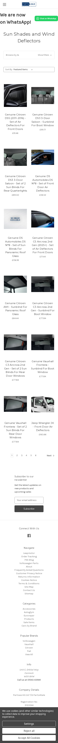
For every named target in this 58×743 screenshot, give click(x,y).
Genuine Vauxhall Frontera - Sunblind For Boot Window (42, 367)
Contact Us (29, 590)
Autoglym (29, 612)
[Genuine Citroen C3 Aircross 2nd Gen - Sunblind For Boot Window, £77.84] (42, 284)
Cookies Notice (29, 580)
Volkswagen (29, 641)
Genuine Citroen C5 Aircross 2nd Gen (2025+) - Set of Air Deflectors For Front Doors (42, 245)
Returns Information (29, 576)
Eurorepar (29, 615)
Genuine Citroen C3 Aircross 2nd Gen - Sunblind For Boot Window (43, 309)
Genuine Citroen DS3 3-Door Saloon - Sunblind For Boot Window (42, 120)
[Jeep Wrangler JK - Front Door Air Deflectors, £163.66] (42, 404)
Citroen (29, 647)
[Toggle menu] (4, 4)
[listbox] (23, 69)
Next (49, 455)
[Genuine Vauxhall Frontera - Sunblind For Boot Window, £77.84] (42, 342)
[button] (29, 55)
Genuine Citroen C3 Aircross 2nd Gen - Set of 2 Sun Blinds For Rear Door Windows (15, 368)
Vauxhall (29, 644)
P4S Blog (29, 560)
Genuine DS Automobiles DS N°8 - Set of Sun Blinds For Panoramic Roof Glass (15, 247)
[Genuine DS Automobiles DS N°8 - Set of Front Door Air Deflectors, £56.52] (42, 157)
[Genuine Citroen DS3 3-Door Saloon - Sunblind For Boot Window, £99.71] (42, 95)
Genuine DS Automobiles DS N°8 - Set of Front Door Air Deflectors (43, 183)
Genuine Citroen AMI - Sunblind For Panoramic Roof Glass (15, 309)
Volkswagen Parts (29, 563)
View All (29, 654)
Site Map (29, 587)
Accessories (29, 609)
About (29, 566)
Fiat (29, 651)
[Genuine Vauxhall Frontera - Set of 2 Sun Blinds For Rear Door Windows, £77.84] (15, 404)
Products (29, 619)
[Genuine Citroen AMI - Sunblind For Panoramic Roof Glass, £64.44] (15, 284)
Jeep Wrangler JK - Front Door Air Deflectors (42, 426)
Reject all (29, 731)
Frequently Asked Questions (29, 570)
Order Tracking (29, 556)
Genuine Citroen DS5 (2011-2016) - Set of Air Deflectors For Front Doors (15, 122)
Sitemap (29, 593)
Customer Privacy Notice (29, 573)
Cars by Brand (29, 625)
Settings (29, 724)
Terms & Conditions (29, 583)
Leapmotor (29, 553)
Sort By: (9, 69)
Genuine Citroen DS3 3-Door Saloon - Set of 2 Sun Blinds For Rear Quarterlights (15, 183)
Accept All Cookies (29, 738)
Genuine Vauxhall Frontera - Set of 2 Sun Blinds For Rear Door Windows (15, 430)
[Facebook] (29, 535)
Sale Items (29, 622)
